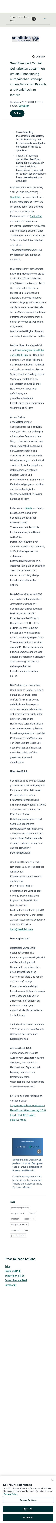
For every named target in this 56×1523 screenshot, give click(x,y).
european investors (19, 1230)
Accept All (28, 1517)
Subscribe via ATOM (16, 1280)
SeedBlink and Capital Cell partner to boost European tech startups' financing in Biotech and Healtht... (27, 1165)
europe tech (29, 1219)
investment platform (20, 1208)
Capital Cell (36, 216)
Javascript (11, 1285)
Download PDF (13, 1271)
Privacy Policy (10, 1494)
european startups (19, 1224)
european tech (17, 1213)
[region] (28, 1499)
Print (7, 1266)
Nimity (28, 508)
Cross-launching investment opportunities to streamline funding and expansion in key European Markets (27, 1182)
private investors (18, 1235)
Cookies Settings (28, 1500)
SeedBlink (24, 105)
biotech (32, 1213)
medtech (15, 1219)
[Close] (52, 1480)
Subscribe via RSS (14, 1275)
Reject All (28, 1509)
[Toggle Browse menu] (44, 19)
